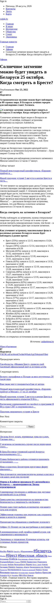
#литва (45, 564)
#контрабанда (19, 564)
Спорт (9, 34)
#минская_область (22, 567)
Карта (9, 14)
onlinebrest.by (47, 341)
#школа (30, 575)
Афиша (3, 59)
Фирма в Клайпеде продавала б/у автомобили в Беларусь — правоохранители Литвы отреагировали (25, 484)
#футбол (23, 575)
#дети (23, 561)
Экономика (11, 37)
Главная (10, 24)
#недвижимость (14, 570)
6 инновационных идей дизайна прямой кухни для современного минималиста (25, 533)
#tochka (3, 551)
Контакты (10, 9)
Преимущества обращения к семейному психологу (25, 522)
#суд (9, 575)
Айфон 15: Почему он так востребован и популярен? (26, 527)
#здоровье (3, 564)
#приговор (14, 573)
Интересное (11, 29)
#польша (5, 572)
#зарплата (42, 562)
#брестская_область (32, 555)
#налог (47, 567)
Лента (9, 11)
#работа (38, 572)
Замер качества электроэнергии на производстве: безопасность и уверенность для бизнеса (24, 500)
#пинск (39, 570)
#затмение (11, 346)
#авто (10, 551)
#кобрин (11, 564)
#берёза (2, 556)
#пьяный (32, 572)
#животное (32, 562)
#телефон (15, 575)
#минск (11, 567)
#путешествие (23, 572)
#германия (4, 559)
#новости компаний (28, 570)
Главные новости (8, 42)
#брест (3, 346)
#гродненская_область (26, 559)
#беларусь (42, 550)
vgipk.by (4, 19)
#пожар (45, 570)
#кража (29, 564)
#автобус (17, 551)
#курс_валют (37, 564)
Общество (11, 31)
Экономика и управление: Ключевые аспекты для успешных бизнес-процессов (24, 540)
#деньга (17, 562)
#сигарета (3, 575)
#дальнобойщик (7, 562)
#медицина (4, 567)
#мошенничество (37, 567)
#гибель (13, 559)
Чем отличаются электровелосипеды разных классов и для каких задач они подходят (27, 475)
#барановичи (27, 551)
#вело (50, 556)
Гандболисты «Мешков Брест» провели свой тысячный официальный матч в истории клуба (23, 365)
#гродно (37, 559)
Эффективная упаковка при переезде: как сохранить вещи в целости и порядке (25, 515)
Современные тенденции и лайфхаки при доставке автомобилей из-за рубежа (25, 493)
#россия (46, 572)
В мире (9, 26)
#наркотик (3, 570)
